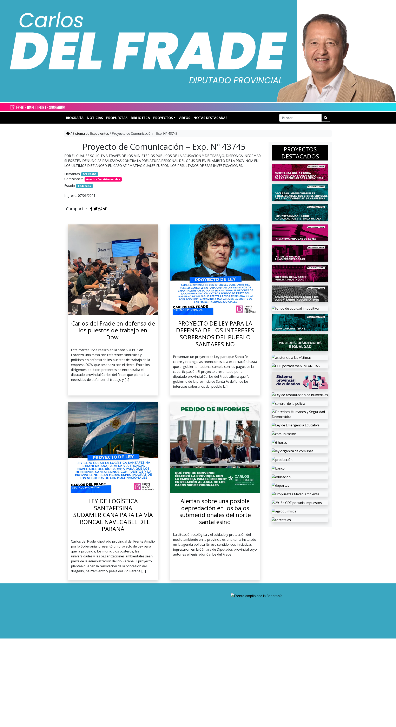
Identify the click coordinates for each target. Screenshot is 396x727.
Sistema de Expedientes (91, 133)
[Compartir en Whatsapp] (100, 209)
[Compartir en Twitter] (95, 209)
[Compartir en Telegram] (105, 209)
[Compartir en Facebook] (91, 209)
